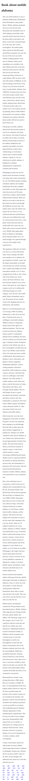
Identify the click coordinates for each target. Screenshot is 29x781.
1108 (8, 774)
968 (3, 770)
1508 (13, 766)
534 (19, 768)
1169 (22, 772)
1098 (17, 779)
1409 (12, 777)
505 (3, 772)
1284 (23, 774)
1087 (9, 768)
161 (13, 772)
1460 (4, 768)
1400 (22, 777)
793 (3, 777)
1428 (8, 772)
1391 (8, 766)
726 (18, 772)
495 (8, 770)
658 (22, 779)
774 (17, 770)
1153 (14, 768)
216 (17, 777)
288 (18, 766)
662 (3, 766)
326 (3, 774)
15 (7, 777)
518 (18, 774)
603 (12, 770)
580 (3, 779)
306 (23, 768)
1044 (23, 766)
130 (21, 770)
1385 (13, 774)
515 (8, 779)
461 (12, 779)
